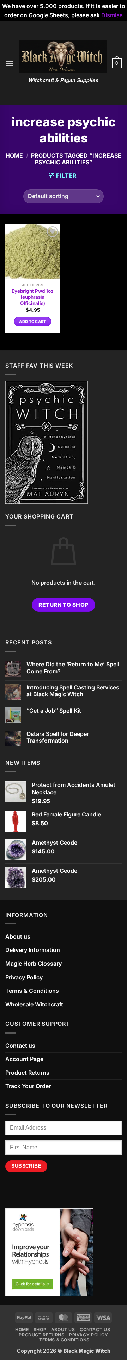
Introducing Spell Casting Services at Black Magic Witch (72, 691)
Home (14, 155)
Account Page (24, 1058)
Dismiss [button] (112, 15)
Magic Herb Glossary (33, 963)
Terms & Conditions (32, 990)
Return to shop (63, 605)
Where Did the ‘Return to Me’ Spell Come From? (72, 667)
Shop (40, 1329)
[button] (9, 63)
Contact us (20, 1045)
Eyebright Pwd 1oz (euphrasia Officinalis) (33, 297)
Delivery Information (32, 949)
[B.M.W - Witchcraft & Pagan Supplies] (63, 57)
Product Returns (27, 1072)
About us (17, 936)
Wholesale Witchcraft (34, 1004)
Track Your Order (28, 1085)
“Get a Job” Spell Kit (53, 710)
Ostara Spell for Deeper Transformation (57, 737)
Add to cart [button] (32, 321)
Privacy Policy (24, 977)
